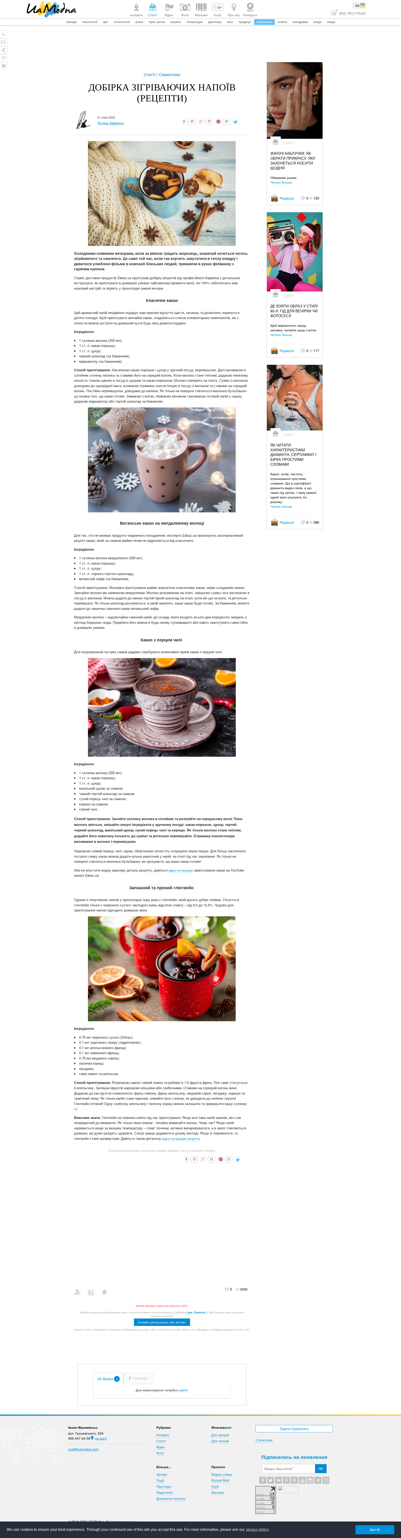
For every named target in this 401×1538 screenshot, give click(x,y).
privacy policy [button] (257, 1530)
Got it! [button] (375, 1530)
